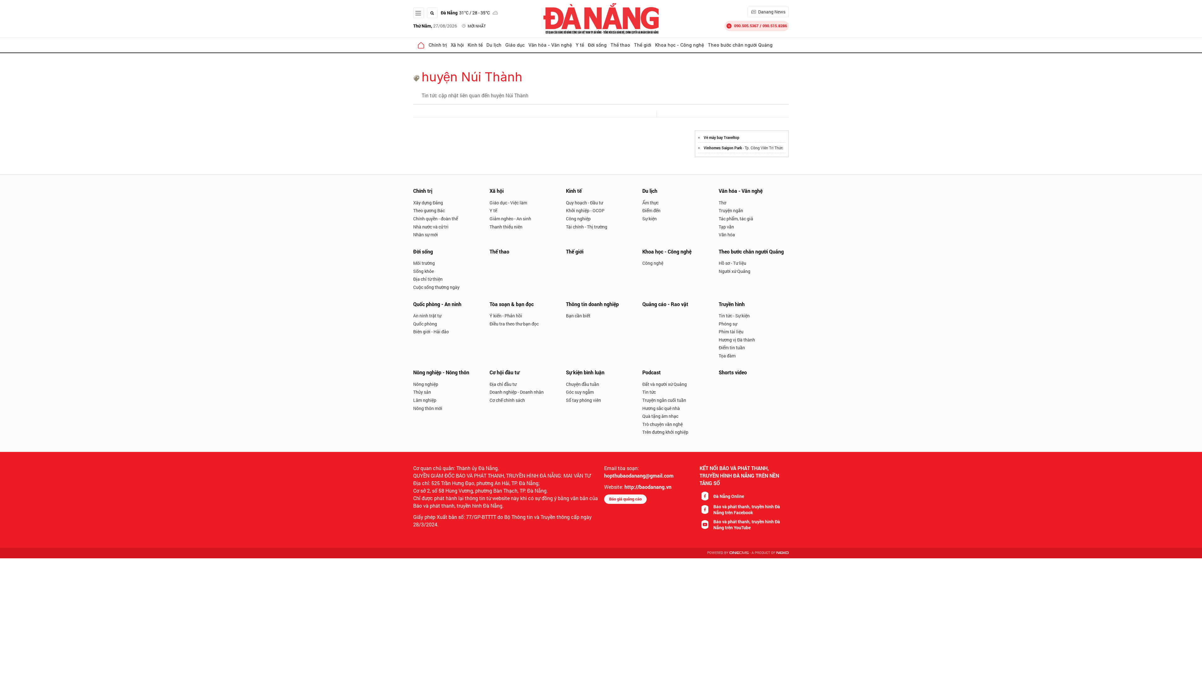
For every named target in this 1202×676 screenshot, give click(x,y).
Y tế (580, 45)
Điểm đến (651, 210)
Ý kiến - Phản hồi (506, 316)
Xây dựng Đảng (428, 203)
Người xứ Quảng (734, 271)
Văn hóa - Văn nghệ (550, 45)
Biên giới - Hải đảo (431, 332)
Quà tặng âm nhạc (660, 416)
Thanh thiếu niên (506, 227)
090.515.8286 (775, 25)
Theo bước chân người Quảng (740, 45)
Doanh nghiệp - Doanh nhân (517, 392)
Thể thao (620, 45)
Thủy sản (422, 392)
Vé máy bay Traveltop (721, 137)
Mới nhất (477, 25)
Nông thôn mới (427, 408)
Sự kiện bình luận (585, 372)
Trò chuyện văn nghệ (662, 424)
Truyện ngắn (731, 210)
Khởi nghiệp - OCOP (585, 210)
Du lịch (493, 45)
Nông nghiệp (425, 384)
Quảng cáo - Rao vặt (665, 304)
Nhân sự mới (425, 235)
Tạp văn (726, 227)
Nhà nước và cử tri (431, 227)
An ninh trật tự (427, 316)
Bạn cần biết (578, 316)
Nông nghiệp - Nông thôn (441, 372)
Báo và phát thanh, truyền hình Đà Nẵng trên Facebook (746, 509)
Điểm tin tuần (732, 348)
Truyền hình (732, 304)
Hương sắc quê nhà (661, 408)
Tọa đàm (727, 356)
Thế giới (642, 45)
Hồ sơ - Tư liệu (732, 263)
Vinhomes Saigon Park (723, 147)
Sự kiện (649, 219)
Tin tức (649, 392)
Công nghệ (652, 263)
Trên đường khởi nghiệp (665, 432)
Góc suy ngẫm (580, 392)
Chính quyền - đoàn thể (435, 219)
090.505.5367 (746, 25)
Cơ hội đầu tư (504, 372)
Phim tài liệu (731, 332)
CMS (739, 553)
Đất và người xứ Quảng (664, 384)
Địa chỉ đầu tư (503, 384)
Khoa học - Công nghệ (679, 45)
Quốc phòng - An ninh (437, 304)
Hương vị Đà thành (737, 340)
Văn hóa (727, 235)
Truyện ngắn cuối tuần (664, 400)
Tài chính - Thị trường (586, 227)
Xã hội (457, 45)
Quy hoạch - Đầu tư (584, 203)
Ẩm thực (650, 203)
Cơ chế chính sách (507, 400)
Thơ (722, 203)
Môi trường (424, 263)
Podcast (651, 372)
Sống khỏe (423, 271)
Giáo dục (515, 45)
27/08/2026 (435, 26)
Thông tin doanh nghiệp (592, 304)
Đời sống (597, 45)
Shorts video (733, 372)
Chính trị (438, 45)
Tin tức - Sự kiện (734, 316)
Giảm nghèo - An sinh (510, 219)
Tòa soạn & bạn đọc (512, 304)
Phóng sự (728, 324)
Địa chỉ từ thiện (428, 279)
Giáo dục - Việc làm (508, 203)
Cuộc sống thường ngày (436, 287)
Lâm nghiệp (424, 400)
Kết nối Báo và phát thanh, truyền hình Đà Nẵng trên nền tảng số (739, 475)
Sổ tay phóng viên (583, 400)
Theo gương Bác (429, 210)
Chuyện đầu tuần (582, 384)
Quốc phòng (425, 324)
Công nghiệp (578, 219)
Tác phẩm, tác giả (736, 219)
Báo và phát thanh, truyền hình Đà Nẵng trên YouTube (746, 524)
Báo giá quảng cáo (625, 499)
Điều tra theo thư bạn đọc (514, 324)
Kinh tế (475, 45)
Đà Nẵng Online (728, 496)
